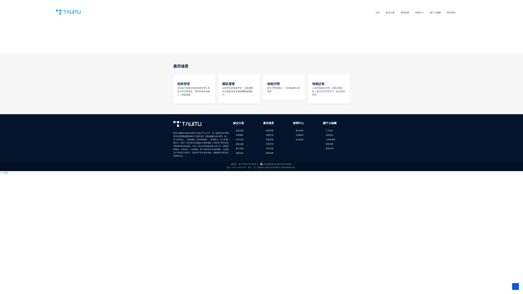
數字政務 (240, 148)
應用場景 (405, 12)
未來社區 (240, 139)
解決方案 (390, 12)
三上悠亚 (4, 172)
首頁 (377, 12)
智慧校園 (240, 144)
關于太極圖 (435, 12)
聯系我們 (451, 12)
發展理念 (329, 135)
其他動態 (299, 139)
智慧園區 (240, 135)
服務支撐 (329, 148)
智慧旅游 (240, 153)
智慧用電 (240, 130)
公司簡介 (329, 130)
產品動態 (299, 130)
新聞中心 (419, 12)
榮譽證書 (329, 144)
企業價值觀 (330, 139)
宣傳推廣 (299, 135)
